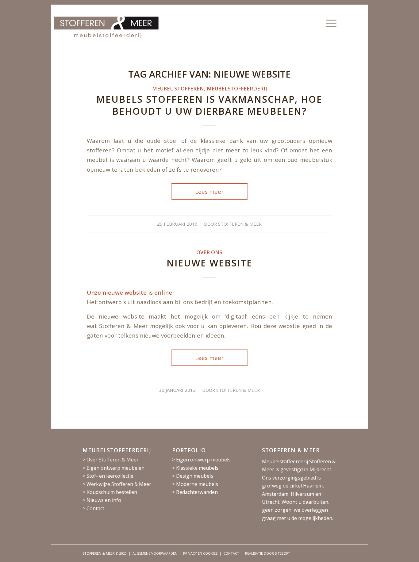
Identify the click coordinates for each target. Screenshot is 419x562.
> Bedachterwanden (195, 492)
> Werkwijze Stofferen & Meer (117, 484)
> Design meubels (192, 475)
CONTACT (231, 553)
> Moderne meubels (195, 484)
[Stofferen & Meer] (106, 35)
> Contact (93, 508)
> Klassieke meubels (195, 468)
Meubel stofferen (178, 88)
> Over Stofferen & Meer (111, 459)
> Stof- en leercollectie (108, 475)
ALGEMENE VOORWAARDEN (155, 553)
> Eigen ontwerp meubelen (113, 468)
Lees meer (209, 191)
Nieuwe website (209, 263)
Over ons (209, 252)
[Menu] (329, 23)
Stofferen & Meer (240, 224)
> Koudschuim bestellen (110, 492)
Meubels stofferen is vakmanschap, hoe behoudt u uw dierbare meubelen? (209, 105)
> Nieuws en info (102, 500)
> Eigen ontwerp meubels (201, 459)
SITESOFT (282, 553)
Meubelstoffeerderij (237, 88)
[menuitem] (329, 23)
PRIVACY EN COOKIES (200, 553)
